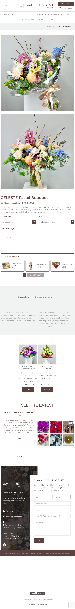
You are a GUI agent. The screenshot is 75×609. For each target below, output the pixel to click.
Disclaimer (31, 604)
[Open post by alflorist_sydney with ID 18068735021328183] (68, 427)
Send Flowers (43, 14)
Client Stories (28, 20)
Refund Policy (40, 553)
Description (23, 297)
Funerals (24, 14)
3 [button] (21, 456)
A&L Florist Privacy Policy (17, 553)
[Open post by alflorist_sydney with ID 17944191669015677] (43, 427)
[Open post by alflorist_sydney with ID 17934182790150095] (56, 427)
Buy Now (28, 389)
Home (49, 26)
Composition (6, 216)
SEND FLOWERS (66, 4)
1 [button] (17, 456)
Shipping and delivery (44, 297)
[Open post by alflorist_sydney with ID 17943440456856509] (56, 440)
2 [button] (19, 456)
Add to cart (35, 275)
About (7, 14)
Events (32, 14)
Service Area (66, 553)
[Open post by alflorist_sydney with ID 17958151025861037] (68, 440)
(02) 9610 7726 (69, 8)
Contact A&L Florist (44, 20)
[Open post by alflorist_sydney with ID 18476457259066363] (43, 440)
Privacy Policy (42, 604)
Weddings (15, 14)
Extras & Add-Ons (57, 14)
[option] (19, 425)
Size (40, 216)
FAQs (68, 14)
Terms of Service (30, 553)
